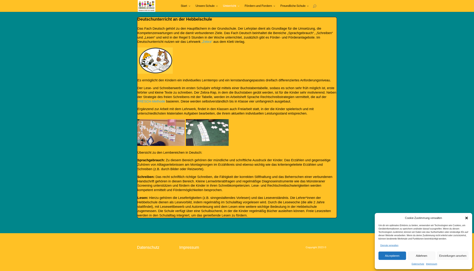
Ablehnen (421, 255)
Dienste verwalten (389, 245)
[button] (466, 218)
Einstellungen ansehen (452, 255)
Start (184, 6)
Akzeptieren (392, 255)
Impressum (431, 264)
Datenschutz (418, 264)
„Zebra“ (206, 42)
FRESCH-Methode (151, 101)
